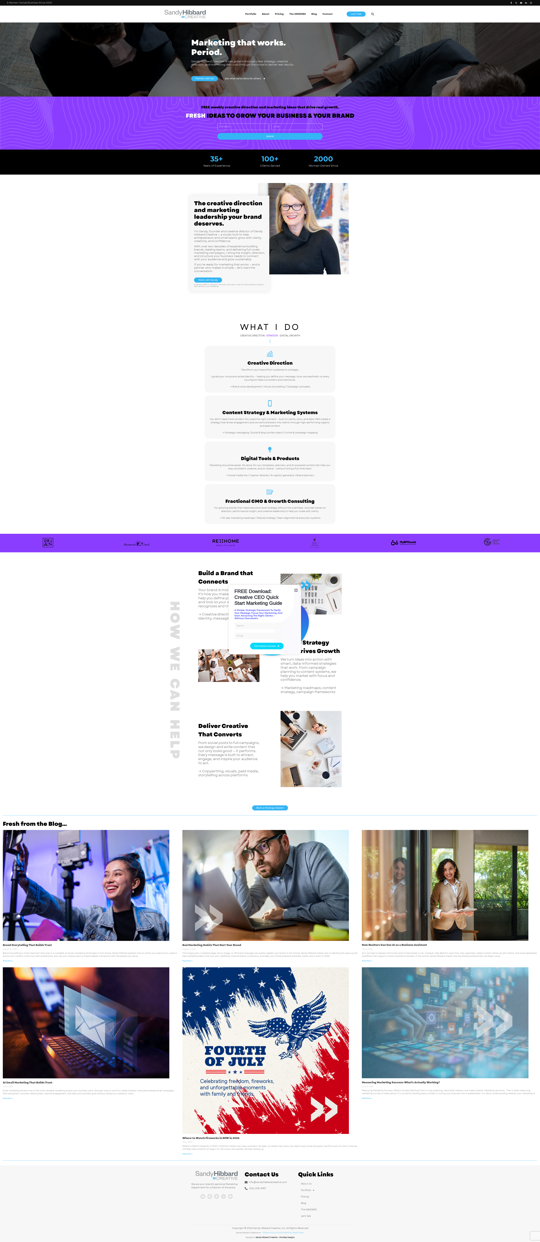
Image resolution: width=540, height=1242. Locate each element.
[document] (270, 621)
